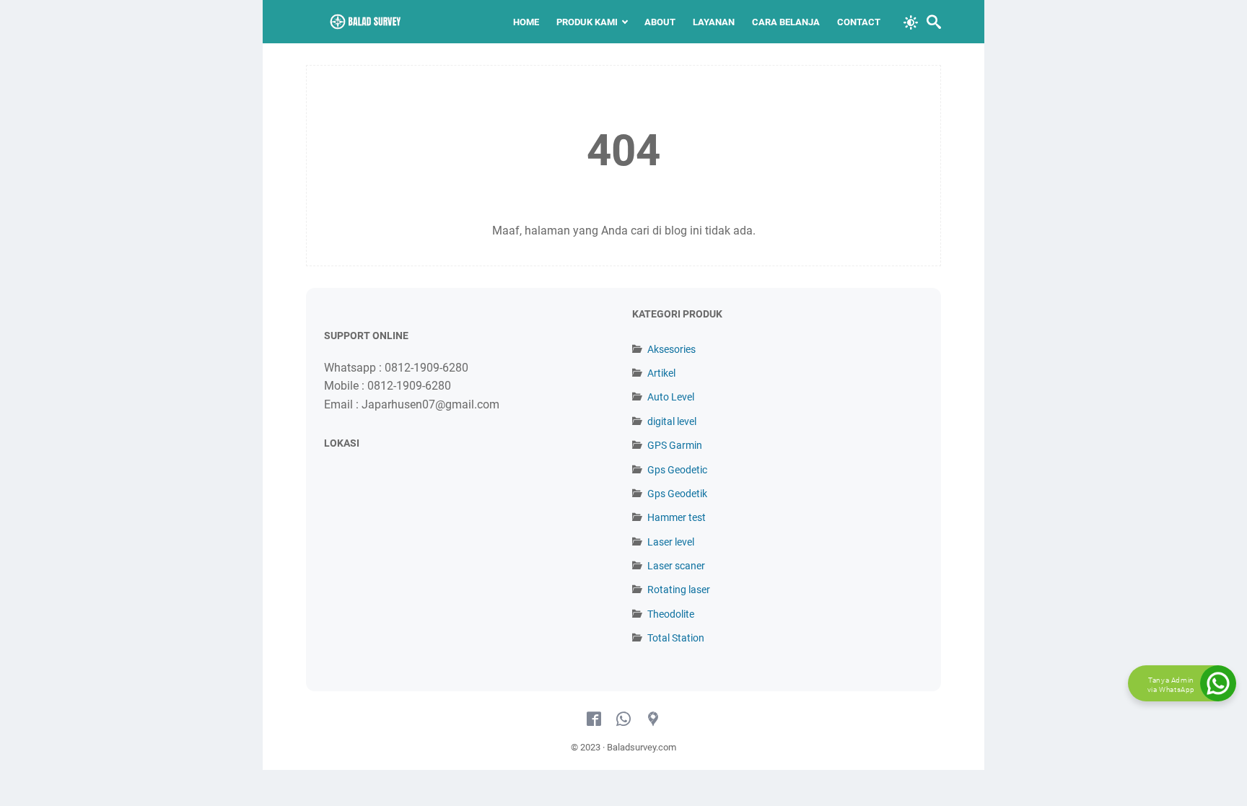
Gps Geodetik (677, 493)
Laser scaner (676, 565)
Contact (858, 22)
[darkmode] (910, 21)
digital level (671, 421)
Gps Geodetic (677, 470)
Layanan (714, 22)
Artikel (661, 373)
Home (526, 22)
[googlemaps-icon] (653, 719)
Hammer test (676, 517)
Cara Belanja (786, 22)
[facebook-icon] (594, 719)
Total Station (675, 638)
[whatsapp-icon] (623, 719)
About (659, 22)
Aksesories (671, 349)
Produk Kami (587, 22)
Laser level (670, 542)
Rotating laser (678, 589)
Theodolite (670, 614)
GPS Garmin (674, 445)
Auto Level (670, 397)
